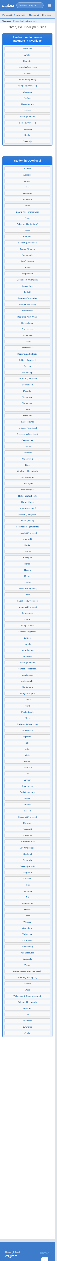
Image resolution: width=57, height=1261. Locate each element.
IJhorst (27, 576)
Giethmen (27, 446)
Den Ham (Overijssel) (27, 378)
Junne (27, 594)
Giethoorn (27, 452)
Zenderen (27, 1020)
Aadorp (27, 168)
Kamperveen (27, 613)
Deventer (27, 61)
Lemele (27, 644)
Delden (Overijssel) (27, 360)
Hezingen (27, 557)
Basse (27, 230)
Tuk (27, 897)
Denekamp (27, 372)
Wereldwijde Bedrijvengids (14, 15)
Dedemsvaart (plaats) (27, 354)
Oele (27, 755)
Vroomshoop (27, 946)
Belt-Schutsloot (27, 261)
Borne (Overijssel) (27, 123)
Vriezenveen (27, 940)
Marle (27, 706)
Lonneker (27, 656)
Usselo (27, 909)
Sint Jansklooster (27, 848)
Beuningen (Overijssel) (27, 280)
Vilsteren (27, 922)
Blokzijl (27, 292)
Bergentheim (27, 273)
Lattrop (27, 638)
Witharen (27, 1008)
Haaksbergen (27, 104)
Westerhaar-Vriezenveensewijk (27, 971)
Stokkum (27, 878)
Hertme (27, 551)
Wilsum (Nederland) (27, 1002)
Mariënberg (27, 687)
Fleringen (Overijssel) (27, 428)
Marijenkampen (27, 693)
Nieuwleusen (27, 730)
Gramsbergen (27, 477)
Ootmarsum (27, 786)
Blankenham (27, 286)
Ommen (27, 780)
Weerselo (27, 959)
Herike (27, 545)
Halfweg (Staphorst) (27, 496)
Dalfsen (27, 98)
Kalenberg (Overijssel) (27, 601)
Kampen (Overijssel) (27, 86)
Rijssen (27, 811)
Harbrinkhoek (27, 502)
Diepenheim (27, 397)
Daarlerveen (27, 335)
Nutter (27, 749)
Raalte (27, 135)
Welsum (27, 965)
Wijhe (27, 990)
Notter (27, 743)
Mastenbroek (27, 712)
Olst (27, 774)
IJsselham (27, 582)
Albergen (27, 175)
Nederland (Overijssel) (27, 724)
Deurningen (27, 385)
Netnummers (31, 21)
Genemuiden (27, 440)
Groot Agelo (27, 483)
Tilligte (27, 885)
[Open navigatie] (49, 5)
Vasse (27, 916)
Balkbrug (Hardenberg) (27, 224)
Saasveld (27, 829)
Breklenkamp (27, 323)
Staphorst (27, 854)
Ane (27, 187)
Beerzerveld (27, 255)
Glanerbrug (27, 459)
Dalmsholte (27, 347)
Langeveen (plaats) (27, 631)
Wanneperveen (27, 953)
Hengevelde (27, 539)
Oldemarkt (27, 761)
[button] (30, 5)
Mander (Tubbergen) (27, 669)
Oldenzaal (27, 92)
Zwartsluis (27, 1027)
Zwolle (27, 55)
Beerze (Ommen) (27, 249)
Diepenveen (27, 403)
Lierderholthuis (27, 650)
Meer (27, 718)
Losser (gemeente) (27, 116)
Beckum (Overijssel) (27, 243)
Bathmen (27, 236)
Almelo (27, 73)
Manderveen (27, 675)
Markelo (27, 699)
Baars (27, 218)
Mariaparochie (27, 681)
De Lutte (27, 366)
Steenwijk (27, 141)
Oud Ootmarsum (27, 792)
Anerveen (27, 193)
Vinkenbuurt (27, 928)
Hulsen (27, 570)
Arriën (27, 205)
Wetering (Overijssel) (27, 977)
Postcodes (18, 21)
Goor (27, 465)
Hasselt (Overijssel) (27, 514)
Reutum (27, 804)
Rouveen (27, 823)
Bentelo (27, 267)
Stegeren (27, 872)
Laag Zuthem (27, 625)
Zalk (27, 1014)
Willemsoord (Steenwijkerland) (27, 996)
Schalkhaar (27, 835)
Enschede (27, 48)
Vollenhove (27, 934)
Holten (27, 564)
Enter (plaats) (27, 422)
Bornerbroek (27, 310)
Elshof (27, 409)
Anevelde (27, 199)
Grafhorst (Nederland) (27, 471)
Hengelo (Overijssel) (27, 67)
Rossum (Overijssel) (27, 817)
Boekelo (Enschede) (27, 298)
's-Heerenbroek (27, 841)
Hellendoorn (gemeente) (27, 527)
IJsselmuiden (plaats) (27, 588)
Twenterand (27, 903)
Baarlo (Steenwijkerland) (27, 212)
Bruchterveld (27, 329)
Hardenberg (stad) (27, 79)
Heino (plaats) (27, 520)
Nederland (34, 15)
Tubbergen (27, 129)
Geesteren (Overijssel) (27, 434)
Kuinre (27, 619)
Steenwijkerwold (27, 866)
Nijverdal (27, 736)
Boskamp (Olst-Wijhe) (27, 317)
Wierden (27, 110)
